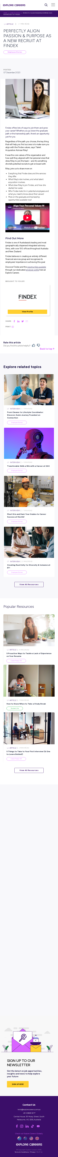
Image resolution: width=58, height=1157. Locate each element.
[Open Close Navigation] (53, 5)
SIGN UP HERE (18, 1084)
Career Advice (15, 13)
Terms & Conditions (22, 1152)
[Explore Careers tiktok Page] (33, 1127)
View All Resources (28, 584)
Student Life (15, 708)
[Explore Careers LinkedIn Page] (28, 1127)
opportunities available (36, 267)
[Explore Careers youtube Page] (39, 1127)
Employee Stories (15, 52)
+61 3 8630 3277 (29, 1113)
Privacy (32, 1152)
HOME (5, 13)
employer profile (32, 270)
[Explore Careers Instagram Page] (23, 1127)
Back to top (46, 349)
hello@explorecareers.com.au (29, 1109)
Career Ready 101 (16, 661)
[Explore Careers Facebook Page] (18, 1127)
